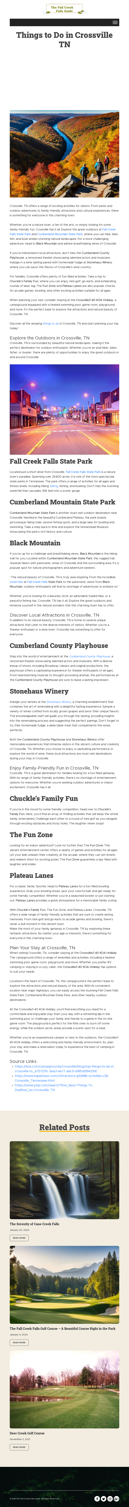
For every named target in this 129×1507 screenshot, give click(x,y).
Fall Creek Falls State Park (83, 472)
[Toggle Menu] (115, 22)
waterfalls (16, 582)
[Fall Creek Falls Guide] (64, 9)
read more (19, 1238)
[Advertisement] (64, 87)
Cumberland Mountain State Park (60, 234)
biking (54, 486)
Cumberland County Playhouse (89, 656)
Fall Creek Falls (37, 582)
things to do (51, 323)
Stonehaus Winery (59, 702)
